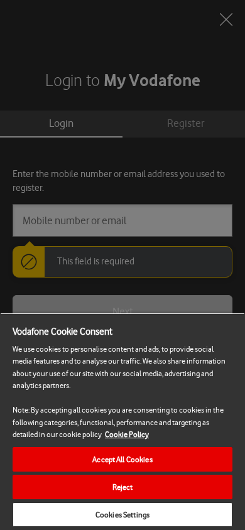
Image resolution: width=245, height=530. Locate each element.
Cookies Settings (122, 514)
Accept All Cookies (122, 459)
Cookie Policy (127, 434)
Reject (122, 487)
